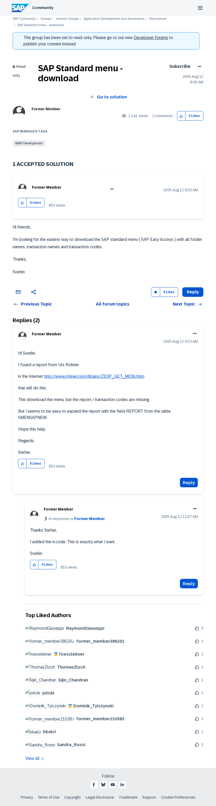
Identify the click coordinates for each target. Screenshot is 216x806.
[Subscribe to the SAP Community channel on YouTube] (113, 785)
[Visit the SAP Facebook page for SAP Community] (94, 785)
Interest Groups (67, 19)
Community (42, 8)
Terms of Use (49, 797)
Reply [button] (193, 292)
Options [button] (198, 66)
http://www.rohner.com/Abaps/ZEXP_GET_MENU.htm (94, 376)
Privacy (27, 797)
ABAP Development (29, 143)
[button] (181, 116)
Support (149, 797)
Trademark (128, 797)
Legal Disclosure (100, 797)
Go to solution (112, 97)
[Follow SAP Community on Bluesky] (103, 785)
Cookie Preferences (178, 797)
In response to (77, 519)
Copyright (72, 797)
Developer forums (151, 37)
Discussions (157, 19)
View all (32, 758)
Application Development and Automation (114, 19)
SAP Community (24, 19)
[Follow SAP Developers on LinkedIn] (122, 785)
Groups (46, 19)
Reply (189, 482)
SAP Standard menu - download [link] (40, 25)
